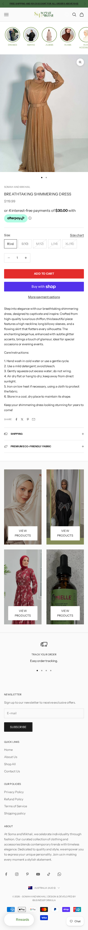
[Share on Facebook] (16, 419)
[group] (12, 36)
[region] (44, 652)
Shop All (10, 764)
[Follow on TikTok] (49, 874)
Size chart (77, 235)
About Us (10, 757)
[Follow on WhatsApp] (59, 874)
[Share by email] (33, 419)
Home (8, 750)
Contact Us (12, 771)
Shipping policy (15, 813)
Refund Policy (13, 799)
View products (23, 533)
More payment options (44, 297)
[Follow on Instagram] (17, 874)
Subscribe (18, 727)
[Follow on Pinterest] (27, 874)
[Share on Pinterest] (27, 419)
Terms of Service (15, 806)
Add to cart (44, 273)
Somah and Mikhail (17, 186)
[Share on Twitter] (22, 419)
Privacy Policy (14, 792)
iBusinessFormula (44, 900)
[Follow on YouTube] (38, 874)
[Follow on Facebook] (6, 874)
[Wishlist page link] (67, 15)
